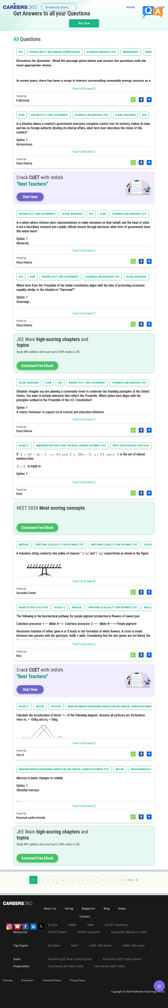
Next (131, 880)
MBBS (72, 925)
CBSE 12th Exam (134, 945)
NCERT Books (57, 932)
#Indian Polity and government (49, 115)
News (122, 908)
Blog (107, 908)
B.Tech (52, 925)
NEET (74, 945)
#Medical (24, 544)
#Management (131, 52)
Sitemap (7, 980)
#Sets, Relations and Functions (130, 445)
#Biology (149, 607)
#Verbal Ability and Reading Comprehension (54, 52)
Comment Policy (51, 980)
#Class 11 (24, 445)
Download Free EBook (37, 365)
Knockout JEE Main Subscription (70, 959)
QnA (146, 7)
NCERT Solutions (116, 925)
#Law (21, 115)
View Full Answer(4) (84, 581)
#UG (144, 115)
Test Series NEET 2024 (109, 966)
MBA (90, 925)
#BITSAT (40, 706)
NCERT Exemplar (88, 932)
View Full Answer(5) (84, 743)
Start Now (30, 197)
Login (161, 7)
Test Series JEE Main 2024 (65, 966)
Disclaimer (27, 980)
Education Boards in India (129, 932)
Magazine (88, 908)
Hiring (69, 908)
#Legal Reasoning (125, 115)
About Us (50, 908)
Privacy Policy (77, 980)
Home (130, 7)
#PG (21, 52)
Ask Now (84, 23)
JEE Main (54, 945)
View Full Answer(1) (84, 151)
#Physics (56, 706)
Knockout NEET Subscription (122, 959)
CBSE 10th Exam (100, 945)
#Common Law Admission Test (92, 115)
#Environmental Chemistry (147, 769)
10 (122, 880)
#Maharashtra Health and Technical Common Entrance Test (71, 445)
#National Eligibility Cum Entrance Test (114, 544)
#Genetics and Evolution (33, 607)
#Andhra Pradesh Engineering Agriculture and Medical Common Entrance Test (113, 706)
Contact (84, 916)
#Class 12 (59, 607)
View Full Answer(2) (84, 88)
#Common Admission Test (101, 52)
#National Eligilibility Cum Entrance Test (59, 544)
